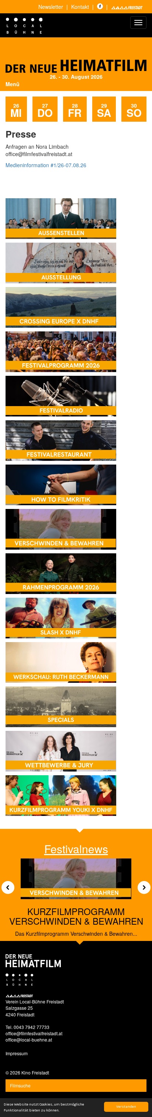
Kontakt (80, 6)
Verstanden (126, 1106)
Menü (13, 84)
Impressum (17, 1053)
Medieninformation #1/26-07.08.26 (46, 165)
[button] (5, 885)
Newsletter (50, 6)
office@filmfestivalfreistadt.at (34, 1033)
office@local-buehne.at (29, 1039)
